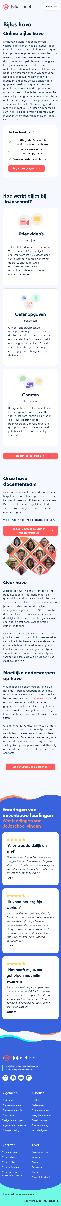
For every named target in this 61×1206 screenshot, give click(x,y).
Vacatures (36, 1157)
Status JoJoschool (41, 1177)
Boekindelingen (40, 1120)
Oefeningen (38, 1105)
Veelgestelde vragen (12, 1120)
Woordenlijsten (39, 1130)
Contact (36, 1172)
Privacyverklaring (10, 1130)
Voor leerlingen (10, 1152)
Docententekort (10, 1115)
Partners (36, 1162)
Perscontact (38, 1167)
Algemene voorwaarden (14, 1125)
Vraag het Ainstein (41, 1115)
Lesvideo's (37, 1100)
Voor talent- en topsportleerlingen (12, 1174)
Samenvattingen (40, 1110)
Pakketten (7, 1100)
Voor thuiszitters (10, 1167)
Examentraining (40, 1125)
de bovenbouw (40, 698)
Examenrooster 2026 (12, 1110)
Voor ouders (8, 1157)
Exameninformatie (11, 1105)
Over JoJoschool (40, 1152)
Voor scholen (8, 1162)
